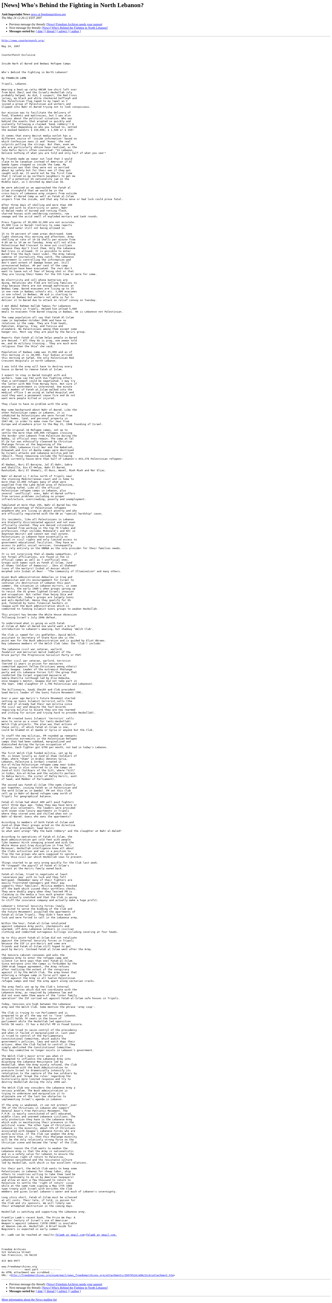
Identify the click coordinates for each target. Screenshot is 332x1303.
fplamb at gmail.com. (101, 1234)
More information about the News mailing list (29, 1299)
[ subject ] (63, 31)
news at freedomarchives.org (48, 14)
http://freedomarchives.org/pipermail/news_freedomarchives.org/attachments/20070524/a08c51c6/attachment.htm (92, 1275)
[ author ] (75, 31)
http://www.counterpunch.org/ (23, 40)
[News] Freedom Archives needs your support (74, 24)
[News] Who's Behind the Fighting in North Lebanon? (75, 27)
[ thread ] (50, 31)
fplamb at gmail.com (70, 1234)
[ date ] (40, 31)
